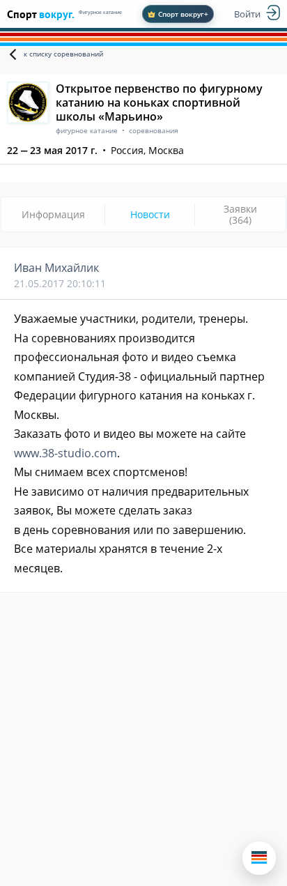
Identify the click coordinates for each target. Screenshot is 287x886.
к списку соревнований (63, 54)
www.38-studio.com (65, 453)
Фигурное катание (100, 12)
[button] (259, 858)
